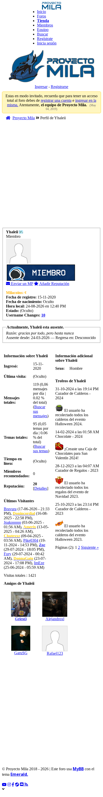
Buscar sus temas (40, 448)
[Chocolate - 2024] (59, 449)
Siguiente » (90, 547)
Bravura (10, 509)
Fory (7, 554)
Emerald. (19, 774)
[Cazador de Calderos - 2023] (59, 526)
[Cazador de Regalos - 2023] (59, 483)
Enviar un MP (21, 284)
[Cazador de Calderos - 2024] (59, 410)
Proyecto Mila (23, 118)
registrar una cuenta (56, 100)
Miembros (45, 25)
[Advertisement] (51, 176)
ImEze (39, 563)
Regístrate (45, 38)
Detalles (40, 488)
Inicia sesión (46, 43)
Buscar (42, 34)
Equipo (42, 30)
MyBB (78, 769)
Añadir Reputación (53, 284)
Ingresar (41, 86)
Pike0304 (30, 540)
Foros (41, 16)
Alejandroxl (55, 619)
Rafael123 (55, 653)
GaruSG (21, 653)
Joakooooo (12, 522)
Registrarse (59, 86)
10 (43, 315)
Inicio (41, 12)
